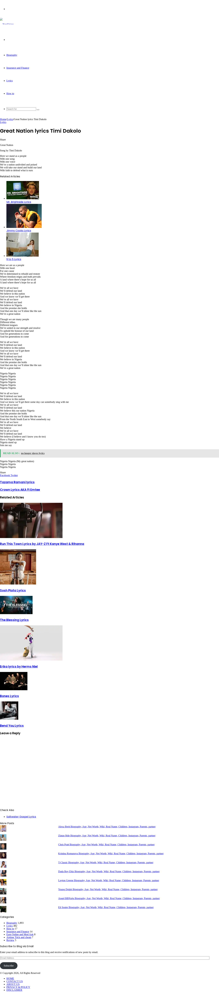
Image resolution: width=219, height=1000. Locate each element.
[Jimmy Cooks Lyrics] (24, 227)
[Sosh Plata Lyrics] (18, 583)
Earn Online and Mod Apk (20, 934)
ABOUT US (13, 984)
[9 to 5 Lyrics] (22, 255)
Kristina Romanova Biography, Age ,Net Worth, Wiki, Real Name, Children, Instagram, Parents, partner (111, 853)
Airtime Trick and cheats (18, 937)
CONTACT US (14, 981)
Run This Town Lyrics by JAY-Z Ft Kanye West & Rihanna (42, 544)
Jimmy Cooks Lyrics (18, 230)
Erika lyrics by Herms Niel (19, 666)
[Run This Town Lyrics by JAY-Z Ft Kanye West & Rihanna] (31, 537)
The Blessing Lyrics (14, 620)
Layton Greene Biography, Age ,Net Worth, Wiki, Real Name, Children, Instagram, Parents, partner (108, 880)
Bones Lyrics (9, 696)
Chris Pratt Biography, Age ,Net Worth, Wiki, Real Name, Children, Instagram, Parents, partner (106, 844)
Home (3, 119)
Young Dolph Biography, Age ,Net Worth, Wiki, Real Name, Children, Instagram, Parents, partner (108, 889)
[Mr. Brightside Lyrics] (22, 198)
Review (10, 940)
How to (10, 93)
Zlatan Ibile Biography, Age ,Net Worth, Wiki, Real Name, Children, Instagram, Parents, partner (106, 835)
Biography (11, 55)
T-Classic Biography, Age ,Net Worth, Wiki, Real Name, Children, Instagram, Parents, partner (105, 862)
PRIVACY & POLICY (18, 987)
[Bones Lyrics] (13, 689)
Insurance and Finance (17, 67)
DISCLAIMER (14, 990)
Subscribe (9, 965)
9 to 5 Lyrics (13, 259)
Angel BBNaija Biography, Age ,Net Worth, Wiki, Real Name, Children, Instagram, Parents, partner (109, 898)
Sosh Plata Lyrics (13, 590)
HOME (10, 978)
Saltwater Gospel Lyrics (21, 817)
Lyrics (9, 80)
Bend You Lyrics (12, 726)
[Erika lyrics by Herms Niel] (31, 659)
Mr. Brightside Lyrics (18, 202)
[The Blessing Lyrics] (16, 613)
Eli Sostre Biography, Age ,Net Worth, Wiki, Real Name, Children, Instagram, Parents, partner (106, 907)
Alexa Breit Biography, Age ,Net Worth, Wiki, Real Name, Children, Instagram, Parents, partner (107, 826)
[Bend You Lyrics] (9, 718)
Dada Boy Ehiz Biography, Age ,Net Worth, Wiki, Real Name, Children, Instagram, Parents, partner (109, 871)
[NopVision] (7, 24)
